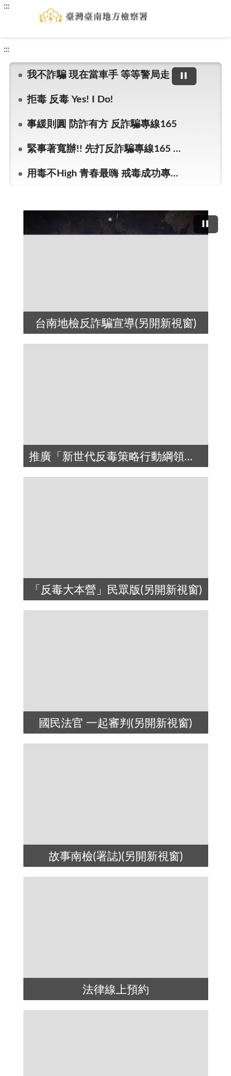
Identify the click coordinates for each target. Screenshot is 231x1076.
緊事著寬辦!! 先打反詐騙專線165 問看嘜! (105, 149)
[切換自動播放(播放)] (184, 76)
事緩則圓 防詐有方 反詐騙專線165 (102, 124)
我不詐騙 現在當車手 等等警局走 (98, 75)
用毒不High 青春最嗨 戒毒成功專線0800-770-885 (105, 173)
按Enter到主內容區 (46, 10)
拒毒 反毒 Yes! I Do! (70, 99)
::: (6, 49)
